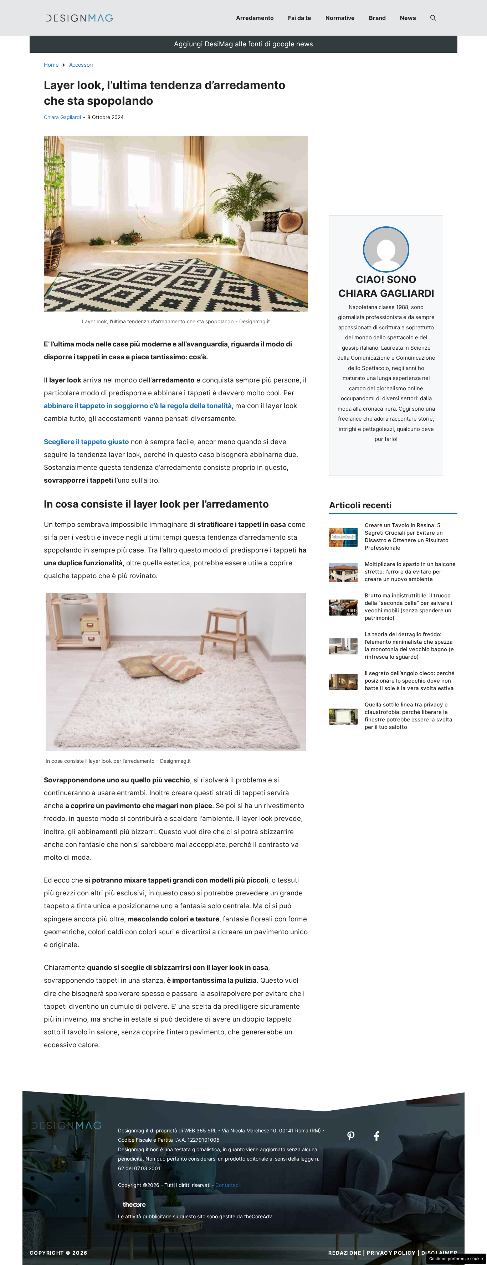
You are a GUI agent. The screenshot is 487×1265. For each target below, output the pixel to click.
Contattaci (227, 1185)
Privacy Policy (391, 1253)
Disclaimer (439, 1253)
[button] (433, 18)
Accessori (81, 64)
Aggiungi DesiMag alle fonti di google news (243, 44)
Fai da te (299, 17)
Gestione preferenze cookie (456, 1258)
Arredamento (255, 17)
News (408, 17)
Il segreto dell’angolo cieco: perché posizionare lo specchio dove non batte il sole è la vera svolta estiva (410, 680)
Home (51, 64)
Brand (377, 17)
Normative (340, 17)
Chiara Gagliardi (62, 117)
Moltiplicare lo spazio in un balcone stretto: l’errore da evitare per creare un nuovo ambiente (410, 571)
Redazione (345, 1253)
